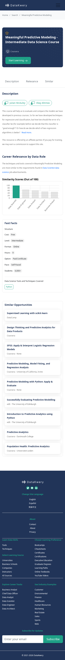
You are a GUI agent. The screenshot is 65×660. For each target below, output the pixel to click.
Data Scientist (8, 601)
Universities (7, 560)
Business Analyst (9, 589)
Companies (7, 568)
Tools (4, 545)
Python (9, 286)
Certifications (40, 556)
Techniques (7, 549)
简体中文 (32, 507)
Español (32, 503)
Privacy (32, 532)
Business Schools (9, 564)
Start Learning (16, 60)
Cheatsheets (40, 549)
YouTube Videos (41, 575)
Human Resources (43, 605)
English (32, 499)
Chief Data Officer (10, 593)
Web (37, 624)
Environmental (41, 593)
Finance (38, 597)
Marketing (39, 608)
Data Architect (8, 608)
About (32, 528)
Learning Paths (41, 568)
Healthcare (39, 601)
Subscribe (53, 639)
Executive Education (43, 560)
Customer (39, 589)
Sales (37, 616)
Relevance (32, 81)
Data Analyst (7, 597)
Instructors (7, 571)
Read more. (27, 132)
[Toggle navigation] (58, 5)
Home (5, 15)
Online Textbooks (42, 571)
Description (12, 81)
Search (15, 15)
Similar (49, 81)
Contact (32, 524)
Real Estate (39, 612)
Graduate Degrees (43, 564)
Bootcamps (40, 545)
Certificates (40, 552)
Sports (37, 620)
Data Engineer (8, 605)
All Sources (7, 575)
